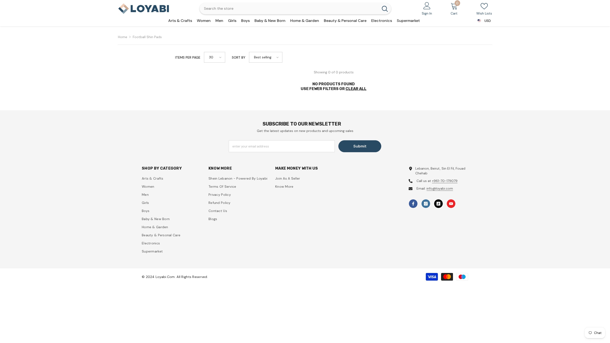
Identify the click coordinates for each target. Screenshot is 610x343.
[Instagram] (425, 203)
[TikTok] (438, 203)
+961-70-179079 (445, 181)
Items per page (187, 57)
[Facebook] (413, 203)
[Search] (295, 8)
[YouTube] (451, 203)
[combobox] (289, 8)
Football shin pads (147, 37)
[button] (214, 57)
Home (122, 37)
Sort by (238, 57)
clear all (356, 88)
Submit (359, 146)
